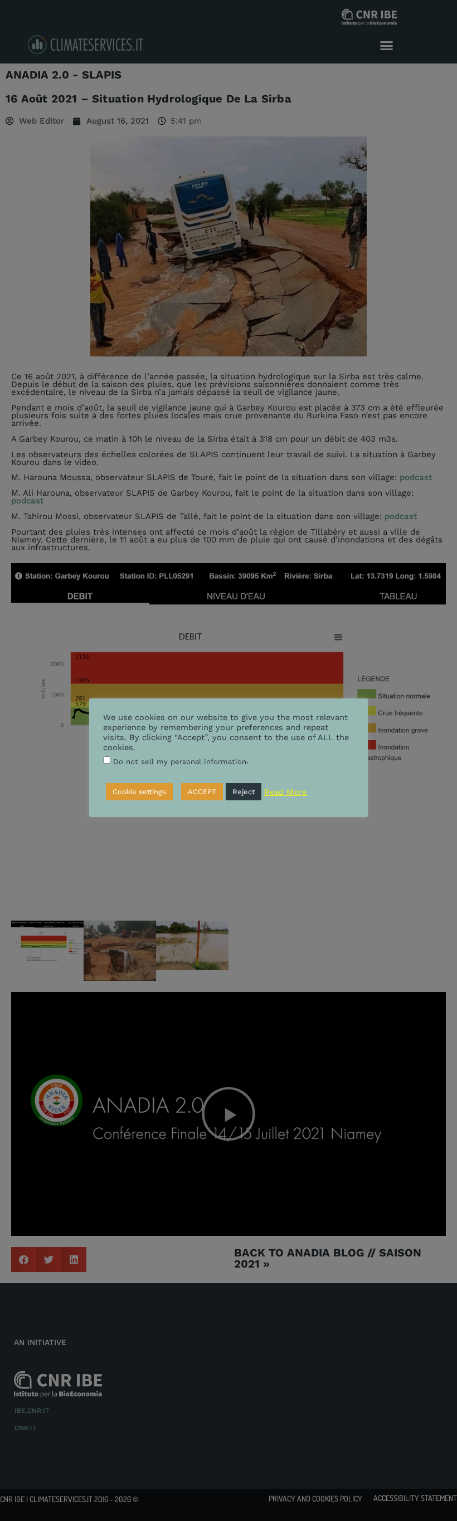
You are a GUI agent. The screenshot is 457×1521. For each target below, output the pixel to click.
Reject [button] (243, 792)
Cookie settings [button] (139, 792)
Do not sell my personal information (179, 761)
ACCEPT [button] (202, 792)
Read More (285, 792)
